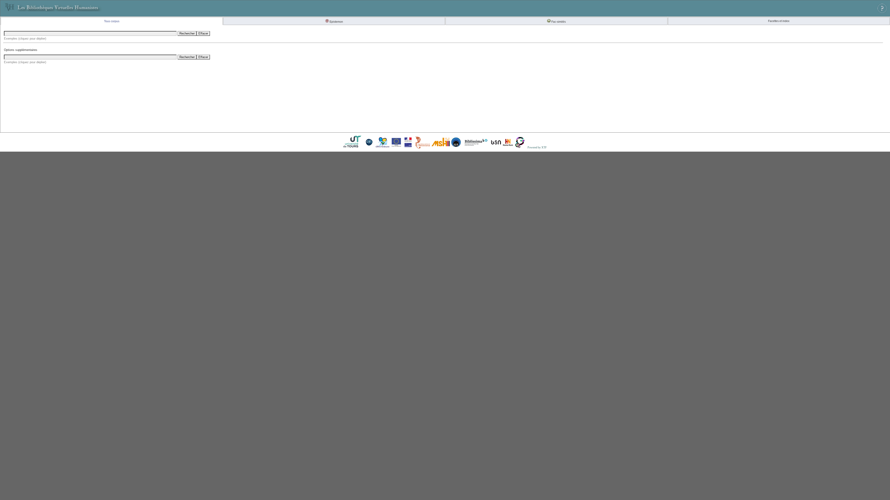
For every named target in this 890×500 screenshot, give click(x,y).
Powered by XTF (537, 147)
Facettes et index (778, 21)
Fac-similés (558, 21)
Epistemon (336, 21)
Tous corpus (111, 21)
